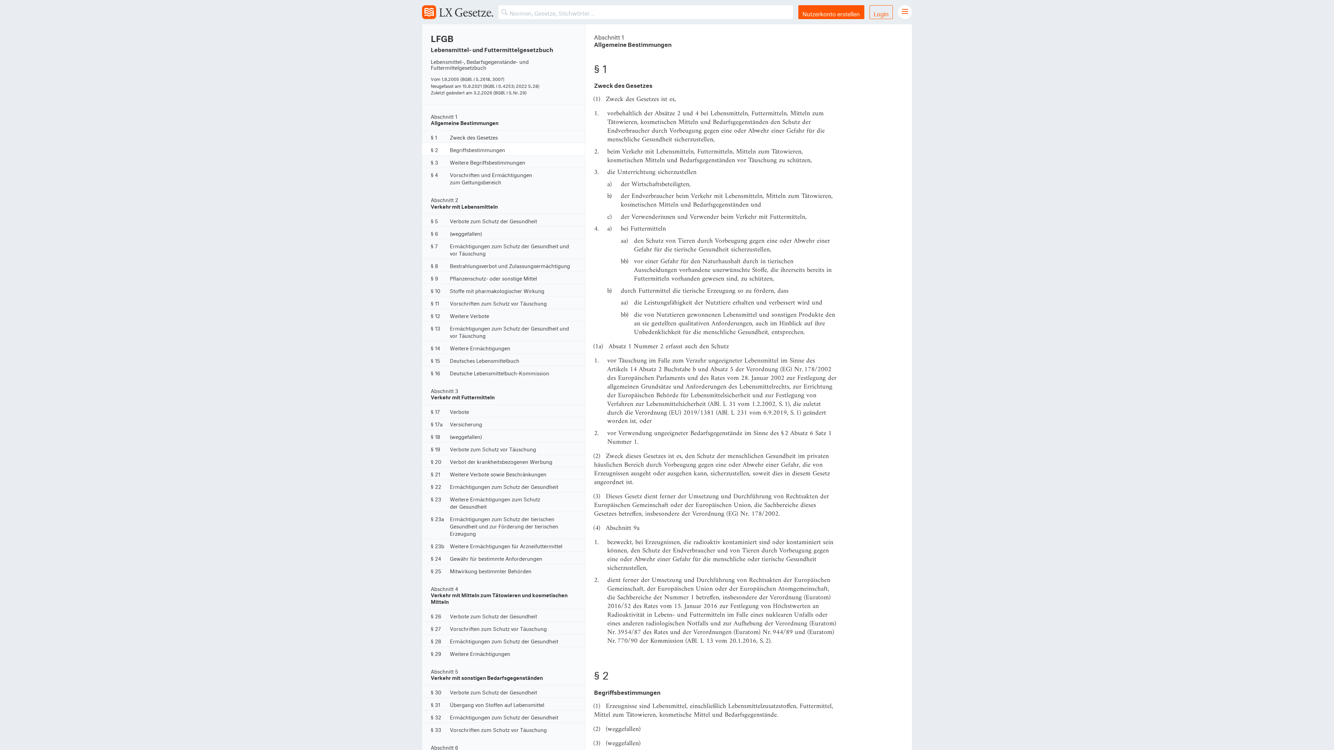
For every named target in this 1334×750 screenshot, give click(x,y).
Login (881, 13)
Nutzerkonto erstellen (831, 13)
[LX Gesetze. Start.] (457, 12)
